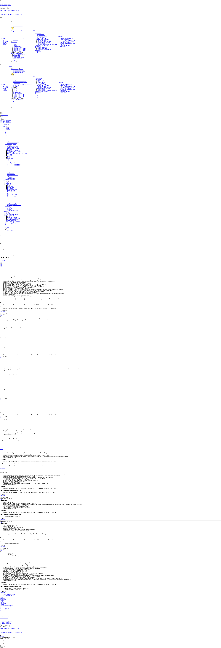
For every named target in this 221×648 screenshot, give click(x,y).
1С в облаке (37, 50)
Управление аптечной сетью (18, 23)
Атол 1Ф (15, 43)
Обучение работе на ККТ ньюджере (44, 41)
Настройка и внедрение (42, 48)
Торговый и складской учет (18, 31)
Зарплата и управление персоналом (20, 35)
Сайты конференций (17, 60)
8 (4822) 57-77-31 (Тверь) (5, 4)
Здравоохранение (16, 55)
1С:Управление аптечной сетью (68, 40)
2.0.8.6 (1, 449)
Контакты (77, 41)
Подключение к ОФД (41, 38)
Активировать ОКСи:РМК (65, 45)
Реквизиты (5, 44)
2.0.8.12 (1, 421)
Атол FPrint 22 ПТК (17, 46)
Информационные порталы (18, 57)
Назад (7, 127)
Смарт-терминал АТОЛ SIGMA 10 (20, 48)
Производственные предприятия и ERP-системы (22, 37)
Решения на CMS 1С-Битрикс (17, 53)
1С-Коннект (15, 40)
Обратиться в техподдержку (65, 42)
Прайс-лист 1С (3, 603)
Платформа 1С (16, 33)
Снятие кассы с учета (41, 40)
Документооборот (16, 36)
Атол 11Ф (15, 45)
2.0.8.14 (1, 402)
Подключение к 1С (41, 35)
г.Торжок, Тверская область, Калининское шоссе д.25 (11, 14)
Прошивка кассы (40, 34)
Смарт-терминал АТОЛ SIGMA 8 (19, 50)
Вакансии (5, 43)
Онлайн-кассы (14, 42)
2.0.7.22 (1, 550)
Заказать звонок (8, 233)
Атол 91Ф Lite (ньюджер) (18, 47)
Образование (15, 59)
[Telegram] (3, 249)
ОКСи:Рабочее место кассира (68, 41)
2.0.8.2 (1, 522)
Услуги (34, 30)
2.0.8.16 (1, 385)
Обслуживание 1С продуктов (41, 47)
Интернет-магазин (16, 56)
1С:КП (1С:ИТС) (38, 32)
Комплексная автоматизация (18, 32)
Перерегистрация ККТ (41, 43)
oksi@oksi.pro (3, 244)
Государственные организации (19, 54)
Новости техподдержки (64, 39)
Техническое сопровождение (43, 39)
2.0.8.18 (1, 360)
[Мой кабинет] (0, 18)
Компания (3, 38)
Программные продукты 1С (16, 30)
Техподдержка (60, 36)
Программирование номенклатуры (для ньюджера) (47, 44)
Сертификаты (5, 41)
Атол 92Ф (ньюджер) (17, 51)
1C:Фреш (39, 51)
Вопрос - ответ (63, 46)
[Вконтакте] (3, 247)
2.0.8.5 (1, 471)
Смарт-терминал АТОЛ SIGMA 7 (19, 49)
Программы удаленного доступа (66, 38)
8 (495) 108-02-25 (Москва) (6, 3)
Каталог (10, 19)
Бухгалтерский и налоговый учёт (19, 34)
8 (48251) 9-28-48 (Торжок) (5, 5)
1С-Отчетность (16, 39)
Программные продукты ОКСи (17, 22)
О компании (5, 40)
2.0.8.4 (1, 499)
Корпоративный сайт (17, 58)
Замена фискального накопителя (43, 42)
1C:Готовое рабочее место (42, 52)
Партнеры (5, 42)
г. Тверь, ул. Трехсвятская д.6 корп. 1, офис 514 (9, 10)
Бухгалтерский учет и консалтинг (41, 45)
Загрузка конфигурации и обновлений (67, 43)
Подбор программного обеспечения (44, 49)
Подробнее (2, 311)
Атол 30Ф (15, 44)
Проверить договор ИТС (65, 44)
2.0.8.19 (1, 342)
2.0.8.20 (1, 315)
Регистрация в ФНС (41, 37)
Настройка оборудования (42, 36)
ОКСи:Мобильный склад (18, 26)
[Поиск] (1, 17)
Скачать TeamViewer (4, 618)
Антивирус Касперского (15, 62)
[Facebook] (3, 248)
